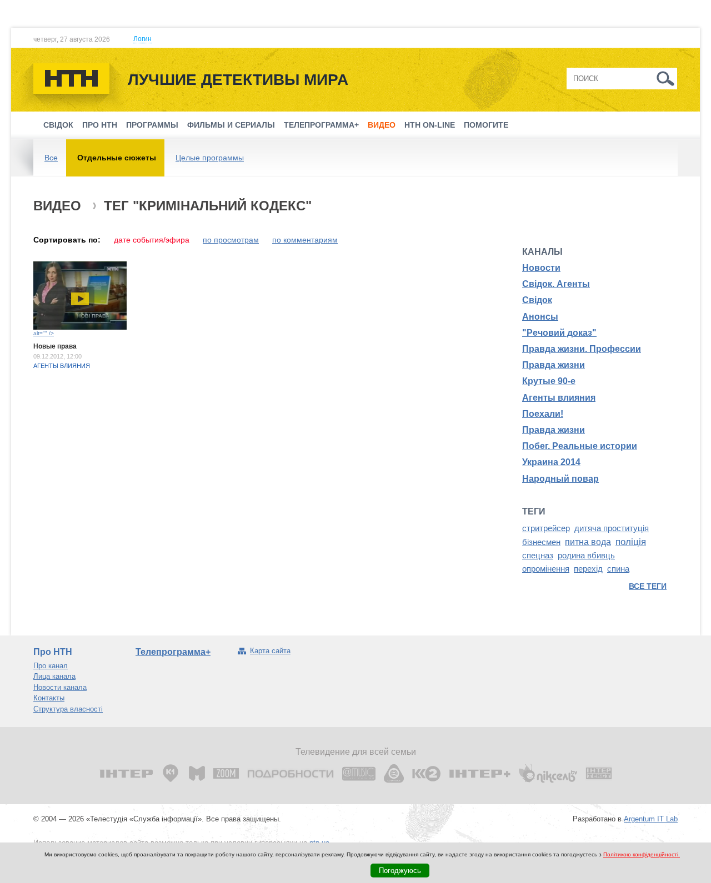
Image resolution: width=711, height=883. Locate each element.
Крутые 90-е (548, 381)
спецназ (537, 555)
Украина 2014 (551, 462)
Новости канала (60, 687)
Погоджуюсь (400, 870)
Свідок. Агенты (556, 284)
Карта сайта (270, 651)
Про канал (50, 666)
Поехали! (542, 413)
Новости (541, 268)
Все (51, 157)
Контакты (48, 698)
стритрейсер (546, 528)
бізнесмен (541, 542)
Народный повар (560, 478)
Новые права (55, 346)
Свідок (58, 124)
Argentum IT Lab (651, 819)
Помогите (486, 124)
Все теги (648, 586)
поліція (630, 541)
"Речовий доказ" (559, 332)
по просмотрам (231, 239)
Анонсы (540, 316)
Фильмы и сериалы (231, 124)
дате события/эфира (151, 239)
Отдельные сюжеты (116, 157)
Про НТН (99, 124)
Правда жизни (553, 365)
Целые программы (210, 157)
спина (618, 568)
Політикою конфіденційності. (641, 854)
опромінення (545, 568)
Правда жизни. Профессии (581, 349)
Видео (381, 124)
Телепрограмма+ (321, 124)
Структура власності (68, 709)
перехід (588, 568)
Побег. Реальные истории (579, 446)
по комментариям (305, 239)
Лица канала (54, 676)
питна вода (588, 542)
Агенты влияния (61, 365)
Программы (152, 124)
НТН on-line (429, 124)
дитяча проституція (611, 528)
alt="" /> (43, 333)
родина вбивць (586, 555)
